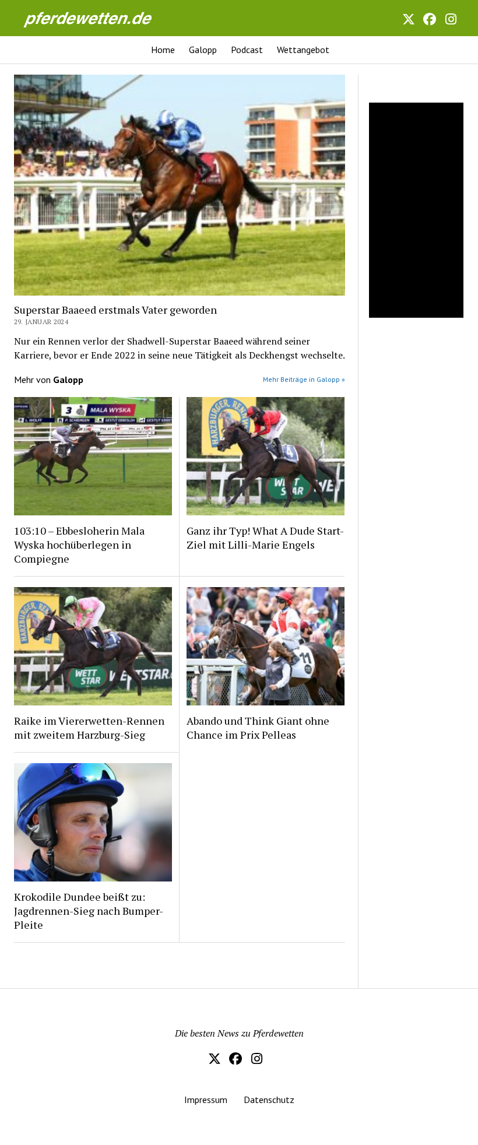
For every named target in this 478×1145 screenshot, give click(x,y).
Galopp (203, 49)
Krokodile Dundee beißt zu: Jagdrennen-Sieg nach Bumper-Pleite (88, 911)
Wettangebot (303, 49)
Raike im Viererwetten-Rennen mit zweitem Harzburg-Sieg (89, 728)
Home (163, 49)
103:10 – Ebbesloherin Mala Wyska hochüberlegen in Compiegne (79, 545)
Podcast (247, 49)
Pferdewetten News (81, 15)
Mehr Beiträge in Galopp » (304, 379)
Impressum (205, 1099)
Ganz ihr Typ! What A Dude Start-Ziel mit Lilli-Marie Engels (265, 538)
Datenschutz (269, 1099)
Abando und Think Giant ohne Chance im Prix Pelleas (258, 728)
